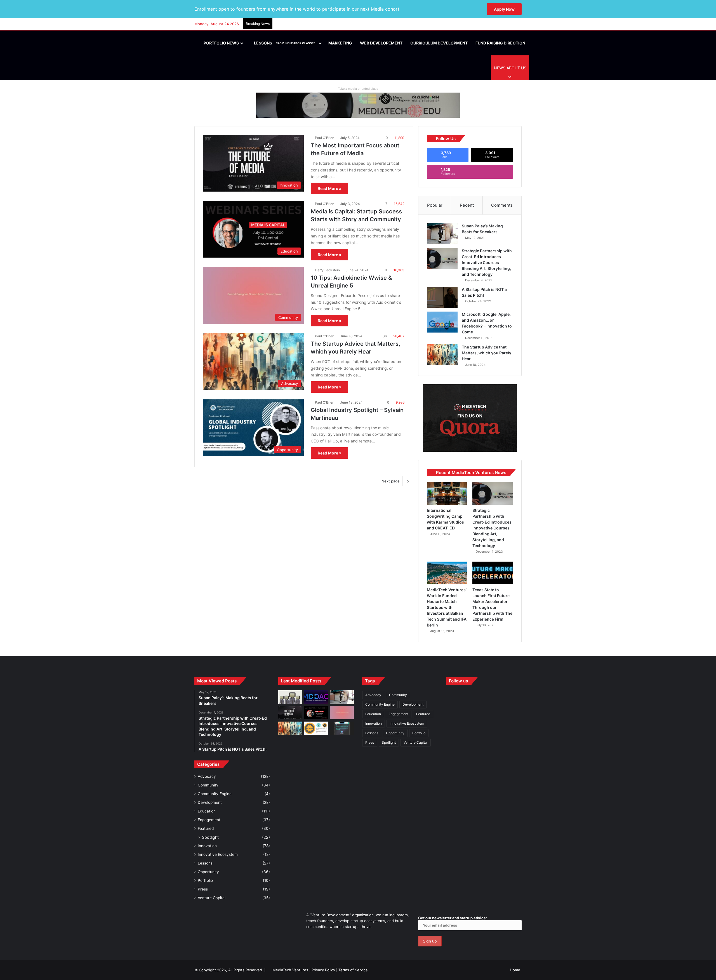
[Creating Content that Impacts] (316, 728)
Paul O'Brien (324, 138)
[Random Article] (509, 24)
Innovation (207, 846)
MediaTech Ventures (290, 970)
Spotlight (210, 837)
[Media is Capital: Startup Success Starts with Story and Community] (316, 712)
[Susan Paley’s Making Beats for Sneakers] (442, 233)
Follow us (458, 681)
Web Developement (381, 43)
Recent (467, 205)
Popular (434, 205)
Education (207, 811)
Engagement (209, 820)
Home (515, 970)
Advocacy (207, 776)
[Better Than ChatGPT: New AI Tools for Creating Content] (342, 728)
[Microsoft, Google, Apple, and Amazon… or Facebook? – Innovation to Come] (442, 322)
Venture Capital (211, 898)
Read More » (329, 188)
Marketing (340, 43)
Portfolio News (221, 43)
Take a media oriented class (358, 89)
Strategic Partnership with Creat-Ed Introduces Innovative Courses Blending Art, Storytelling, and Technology (487, 262)
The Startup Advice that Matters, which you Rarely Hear (486, 353)
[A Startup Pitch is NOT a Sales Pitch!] (442, 297)
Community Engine (215, 793)
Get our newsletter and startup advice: (452, 918)
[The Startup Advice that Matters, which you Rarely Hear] (442, 354)
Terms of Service (353, 970)
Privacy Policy (323, 970)
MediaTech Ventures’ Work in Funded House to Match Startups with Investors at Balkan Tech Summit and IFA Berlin (447, 607)
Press (203, 889)
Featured (206, 828)
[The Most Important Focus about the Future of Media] (290, 712)
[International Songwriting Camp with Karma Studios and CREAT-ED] (447, 493)
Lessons (284, 43)
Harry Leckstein (327, 270)
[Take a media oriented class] (358, 105)
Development (210, 802)
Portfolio (205, 880)
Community (208, 785)
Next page (390, 481)
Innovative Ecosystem (218, 854)
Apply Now (504, 9)
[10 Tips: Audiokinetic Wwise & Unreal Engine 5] (342, 712)
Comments (502, 205)
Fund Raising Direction (500, 43)
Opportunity (208, 872)
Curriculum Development (439, 43)
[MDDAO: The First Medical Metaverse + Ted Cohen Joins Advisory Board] (316, 697)
